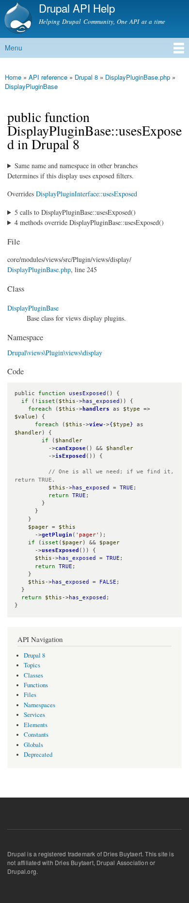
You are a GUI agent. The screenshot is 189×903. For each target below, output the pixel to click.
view (96, 424)
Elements (35, 725)
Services (34, 715)
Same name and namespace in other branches (76, 165)
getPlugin (57, 535)
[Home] (17, 19)
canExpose (70, 448)
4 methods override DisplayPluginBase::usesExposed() (89, 222)
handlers (96, 409)
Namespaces (39, 705)
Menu (13, 47)
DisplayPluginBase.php (137, 77)
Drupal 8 (86, 77)
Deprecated (38, 754)
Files (30, 695)
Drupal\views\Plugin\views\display (54, 352)
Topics (32, 665)
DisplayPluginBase (31, 86)
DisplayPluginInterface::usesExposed (86, 193)
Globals (33, 745)
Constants (36, 734)
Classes (33, 675)
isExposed (70, 456)
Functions (36, 685)
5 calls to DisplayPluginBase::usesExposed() (75, 212)
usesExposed (60, 550)
